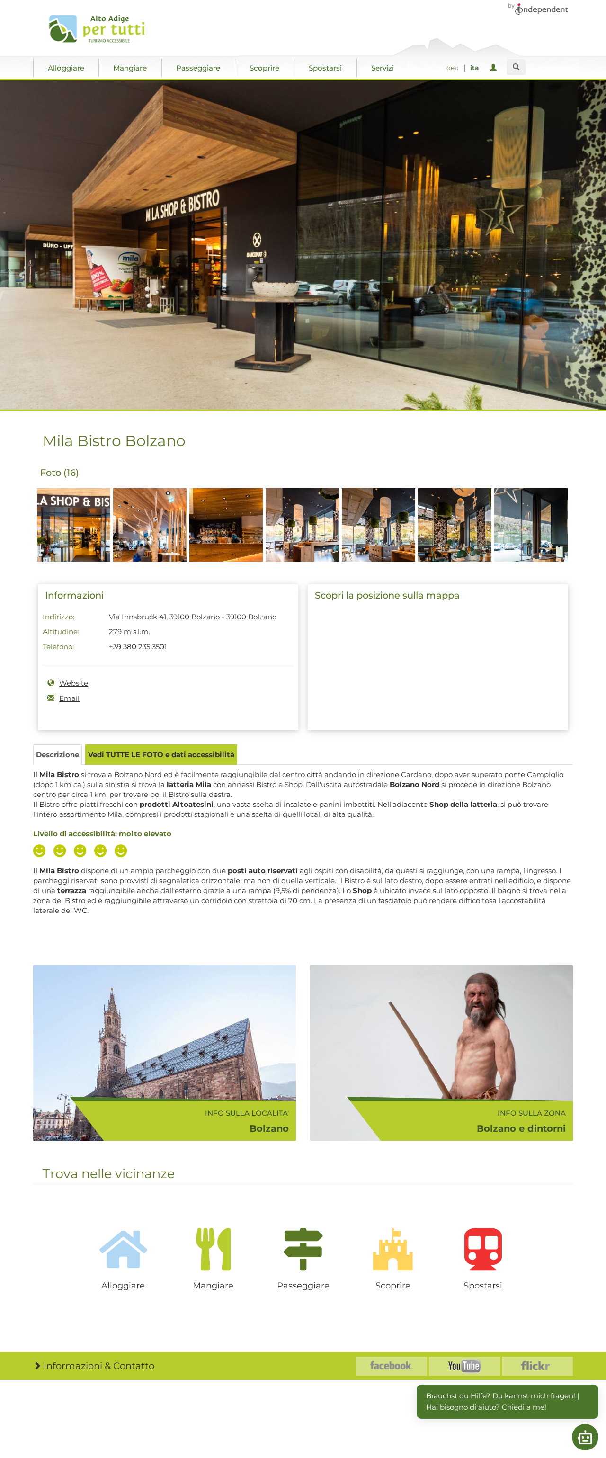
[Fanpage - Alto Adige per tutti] (391, 1366)
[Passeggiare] (303, 1249)
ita (474, 68)
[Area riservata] (495, 67)
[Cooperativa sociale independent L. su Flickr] (537, 1366)
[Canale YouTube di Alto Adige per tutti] (464, 1366)
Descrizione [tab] (57, 754)
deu (452, 68)
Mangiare (130, 67)
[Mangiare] (213, 1249)
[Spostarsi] (483, 1249)
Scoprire (264, 67)
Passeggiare (198, 67)
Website (73, 683)
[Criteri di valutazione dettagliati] (82, 851)
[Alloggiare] (123, 1249)
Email (69, 698)
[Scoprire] (393, 1249)
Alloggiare (66, 67)
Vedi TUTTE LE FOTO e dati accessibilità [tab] (161, 754)
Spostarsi (325, 67)
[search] (516, 67)
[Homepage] (100, 28)
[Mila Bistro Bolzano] (73, 541)
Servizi (382, 67)
